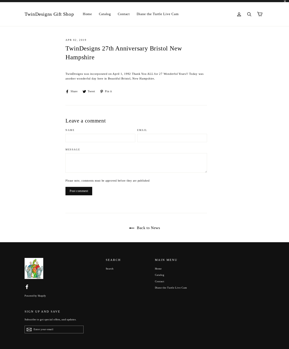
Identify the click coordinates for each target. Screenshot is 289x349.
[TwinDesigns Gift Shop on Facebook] (27, 286)
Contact (124, 14)
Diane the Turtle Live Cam (158, 14)
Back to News (148, 228)
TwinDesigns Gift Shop (49, 14)
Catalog (105, 14)
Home (87, 14)
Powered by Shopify (35, 295)
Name (70, 130)
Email (142, 130)
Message (72, 149)
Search (110, 268)
